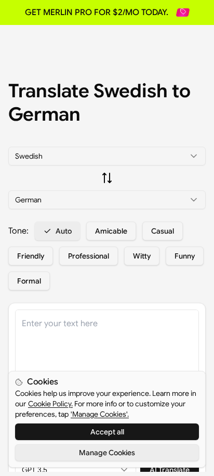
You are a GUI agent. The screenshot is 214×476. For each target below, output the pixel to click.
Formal (29, 281)
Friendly (30, 256)
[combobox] (107, 156)
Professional (88, 256)
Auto (64, 231)
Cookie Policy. (50, 403)
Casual (162, 231)
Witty (142, 256)
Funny (185, 256)
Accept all (107, 431)
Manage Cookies (107, 452)
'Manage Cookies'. (100, 414)
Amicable (111, 231)
